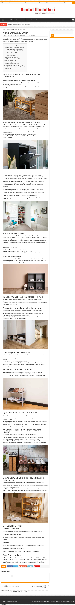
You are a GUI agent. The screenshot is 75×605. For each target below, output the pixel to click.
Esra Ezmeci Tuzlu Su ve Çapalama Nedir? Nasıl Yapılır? (18, 24)
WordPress (41, 601)
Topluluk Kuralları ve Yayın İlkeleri (37, 2)
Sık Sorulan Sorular (8, 68)
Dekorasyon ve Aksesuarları (10, 60)
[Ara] (73, 3)
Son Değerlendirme (8, 70)
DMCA (47, 2)
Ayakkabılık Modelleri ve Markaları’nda (12, 58)
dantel (5, 35)
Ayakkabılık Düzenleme (10, 55)
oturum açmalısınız (23, 591)
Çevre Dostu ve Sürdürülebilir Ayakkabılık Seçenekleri (15, 66)
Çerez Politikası (12, 2)
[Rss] (64, 3)
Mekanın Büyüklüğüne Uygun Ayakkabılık (14, 49)
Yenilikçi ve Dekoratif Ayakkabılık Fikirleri (12, 57)
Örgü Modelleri (29, 19)
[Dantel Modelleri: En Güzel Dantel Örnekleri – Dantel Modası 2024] (37, 10)
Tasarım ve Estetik (9, 54)
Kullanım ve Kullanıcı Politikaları (23, 2)
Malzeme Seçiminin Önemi (11, 52)
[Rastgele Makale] (73, 20)
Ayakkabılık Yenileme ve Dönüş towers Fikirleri (13, 65)
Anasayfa (3, 19)
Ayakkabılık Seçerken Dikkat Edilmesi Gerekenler (14, 47)
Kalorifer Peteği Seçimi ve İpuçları (11, 586)
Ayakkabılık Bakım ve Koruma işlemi (11, 63)
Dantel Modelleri (9, 19)
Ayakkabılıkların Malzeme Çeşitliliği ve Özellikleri (15, 50)
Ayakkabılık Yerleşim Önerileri (10, 62)
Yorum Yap (23, 35)
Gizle (18, 45)
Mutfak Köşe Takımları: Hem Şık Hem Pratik (39, 586)
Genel (8, 29)
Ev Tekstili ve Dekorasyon (19, 19)
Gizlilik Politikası (4, 2)
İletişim (35, 19)
